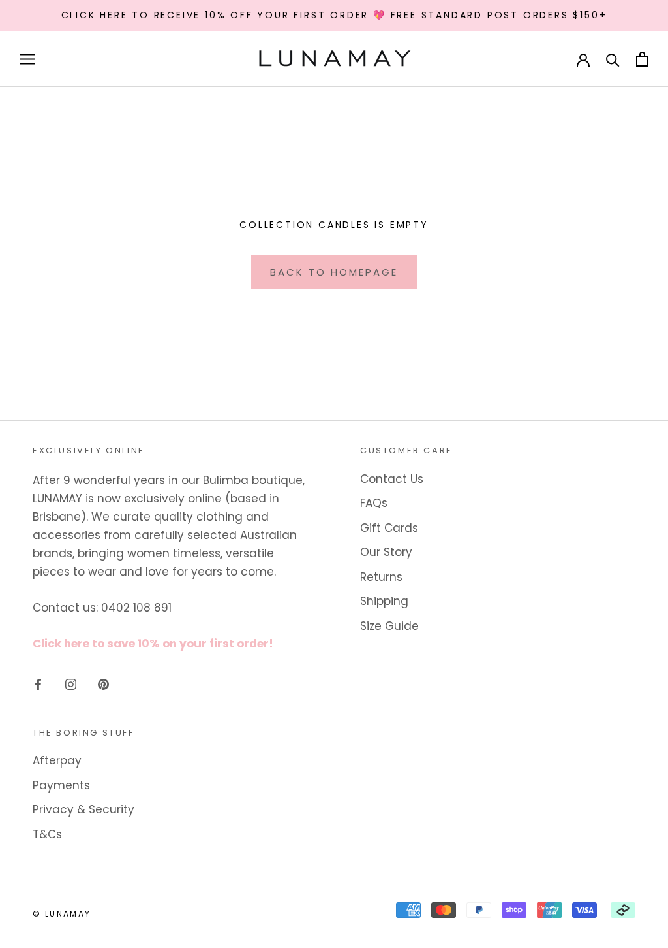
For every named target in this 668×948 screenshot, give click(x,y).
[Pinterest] (103, 684)
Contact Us (391, 479)
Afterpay (57, 760)
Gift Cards (389, 528)
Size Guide (389, 626)
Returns (381, 577)
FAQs (373, 503)
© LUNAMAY (62, 913)
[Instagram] (70, 684)
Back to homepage (334, 272)
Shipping (384, 601)
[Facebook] (38, 684)
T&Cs (47, 834)
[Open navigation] (27, 59)
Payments (61, 785)
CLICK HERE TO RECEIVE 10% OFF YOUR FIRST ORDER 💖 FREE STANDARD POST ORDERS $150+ (334, 15)
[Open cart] (642, 59)
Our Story (386, 552)
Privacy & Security (83, 809)
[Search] (613, 59)
